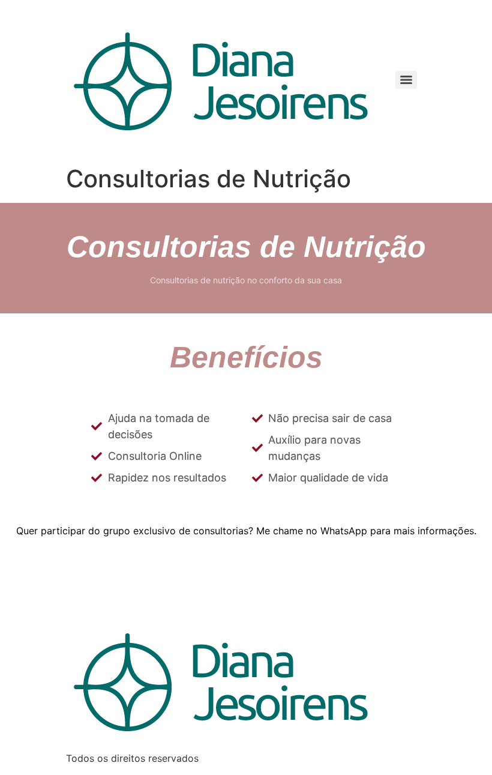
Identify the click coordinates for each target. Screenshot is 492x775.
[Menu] (406, 80)
